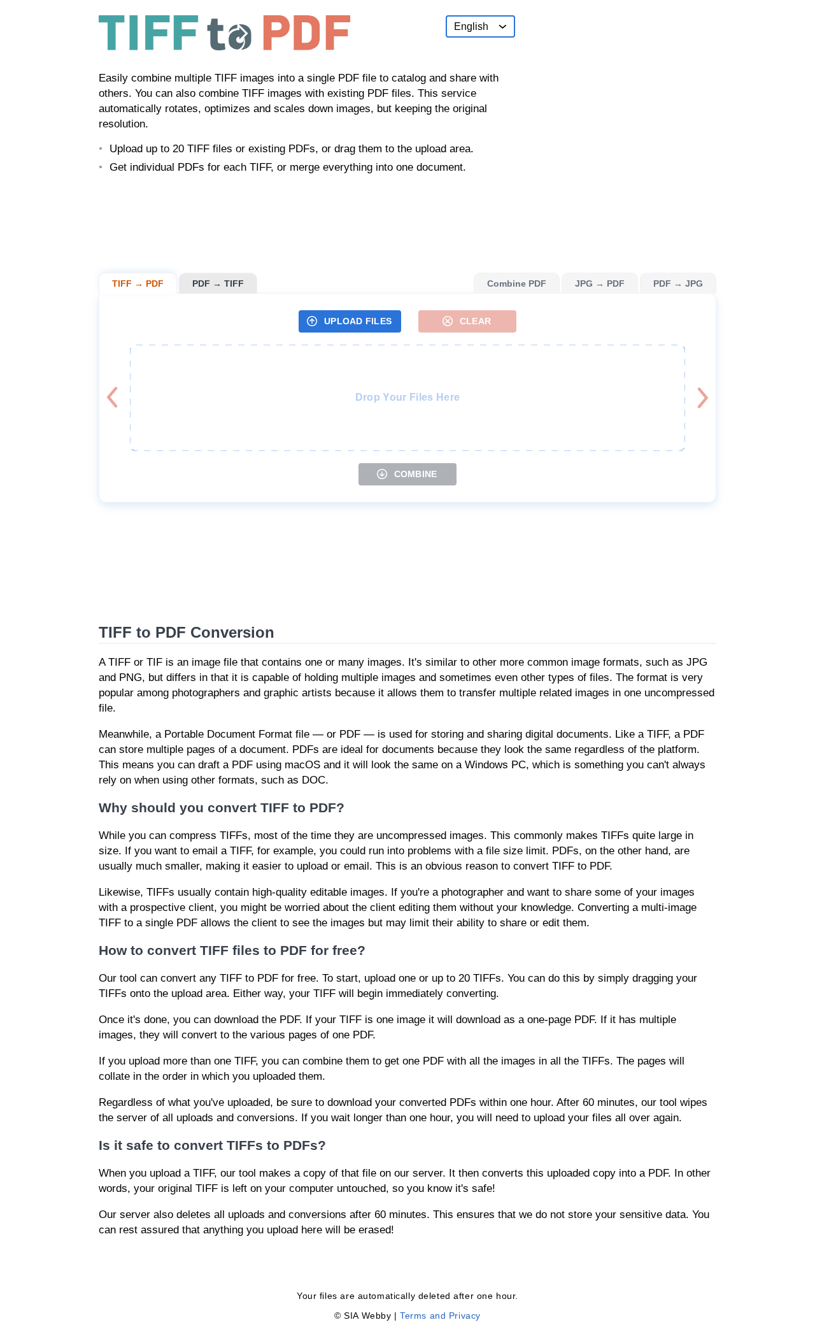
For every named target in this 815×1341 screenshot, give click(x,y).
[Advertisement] (620, 95)
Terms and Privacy (440, 1315)
